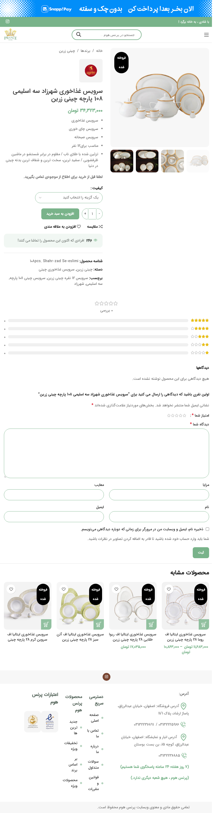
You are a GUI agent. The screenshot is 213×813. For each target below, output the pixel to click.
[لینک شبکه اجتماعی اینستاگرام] (7, 22)
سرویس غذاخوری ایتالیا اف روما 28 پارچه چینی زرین (185, 636)
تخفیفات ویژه (70, 746)
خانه (99, 51)
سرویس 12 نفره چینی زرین (67, 278)
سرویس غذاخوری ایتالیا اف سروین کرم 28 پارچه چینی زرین (27, 639)
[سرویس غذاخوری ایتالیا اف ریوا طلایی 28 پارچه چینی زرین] (133, 606)
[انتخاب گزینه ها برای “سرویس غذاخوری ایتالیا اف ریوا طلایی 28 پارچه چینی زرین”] (151, 624)
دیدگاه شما (199, 424)
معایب (99, 485)
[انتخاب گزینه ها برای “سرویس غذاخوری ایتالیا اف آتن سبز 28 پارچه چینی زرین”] (99, 624)
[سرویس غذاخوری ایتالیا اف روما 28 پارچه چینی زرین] (185, 606)
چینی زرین (67, 51)
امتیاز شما (200, 415)
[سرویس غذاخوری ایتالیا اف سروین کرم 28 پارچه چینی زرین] (27, 606)
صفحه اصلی (94, 718)
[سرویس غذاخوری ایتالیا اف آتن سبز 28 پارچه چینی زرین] (80, 606)
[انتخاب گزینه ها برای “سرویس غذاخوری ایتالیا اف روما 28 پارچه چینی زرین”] (204, 624)
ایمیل (100, 507)
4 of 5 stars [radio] (173, 415)
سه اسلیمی (94, 284)
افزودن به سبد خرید (60, 213)
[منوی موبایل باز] (206, 34)
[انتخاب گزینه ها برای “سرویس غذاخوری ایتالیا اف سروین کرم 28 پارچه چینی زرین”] (46, 624)
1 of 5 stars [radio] (184, 415)
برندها (85, 51)
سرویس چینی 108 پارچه (27, 278)
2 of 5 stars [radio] (180, 415)
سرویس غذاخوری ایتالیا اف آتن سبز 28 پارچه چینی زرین (80, 636)
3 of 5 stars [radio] (176, 415)
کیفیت (97, 188)
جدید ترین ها (73, 727)
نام (207, 507)
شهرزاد (79, 284)
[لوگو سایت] (10, 34)
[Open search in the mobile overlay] (107, 34)
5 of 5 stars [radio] (169, 415)
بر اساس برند (73, 764)
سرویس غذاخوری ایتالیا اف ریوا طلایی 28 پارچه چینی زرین (132, 636)
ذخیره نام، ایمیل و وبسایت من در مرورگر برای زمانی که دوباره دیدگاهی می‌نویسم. (142, 529)
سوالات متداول (93, 764)
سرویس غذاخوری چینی (57, 269)
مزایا (206, 485)
